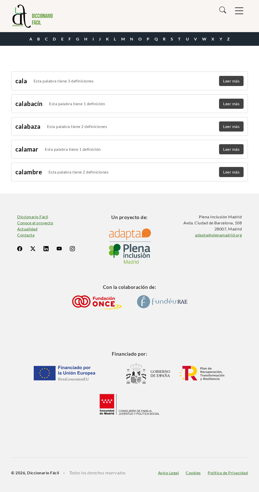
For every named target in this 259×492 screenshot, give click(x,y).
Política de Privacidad (228, 472)
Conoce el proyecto (35, 222)
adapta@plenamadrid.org (218, 234)
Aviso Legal (168, 472)
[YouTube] (59, 248)
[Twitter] (32, 248)
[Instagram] (72, 248)
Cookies (193, 472)
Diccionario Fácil (32, 216)
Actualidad (27, 228)
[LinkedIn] (46, 248)
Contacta (25, 234)
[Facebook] (19, 248)
